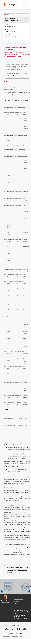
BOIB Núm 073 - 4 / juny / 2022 (22, 13)
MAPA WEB (6, 636)
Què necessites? (18, 599)
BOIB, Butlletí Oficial (11, 13)
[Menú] (24, 4)
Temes (16, 601)
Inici (5, 13)
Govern (16, 603)
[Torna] (9, 4)
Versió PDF (11, 76)
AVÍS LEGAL (15, 636)
